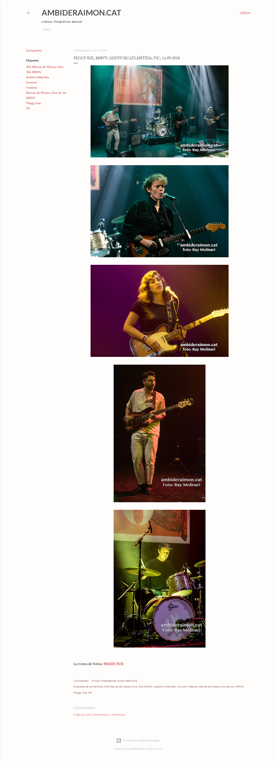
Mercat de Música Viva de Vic (46, 92)
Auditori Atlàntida (37, 77)
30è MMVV (33, 72)
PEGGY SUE (113, 664)
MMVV (30, 98)
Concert (31, 82)
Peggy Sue (33, 103)
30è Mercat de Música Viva (44, 67)
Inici (47, 30)
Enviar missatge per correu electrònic (115, 680)
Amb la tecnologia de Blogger (141, 740)
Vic (28, 108)
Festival (31, 87)
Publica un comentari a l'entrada (99, 714)
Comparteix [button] (34, 50)
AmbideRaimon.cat (81, 12)
